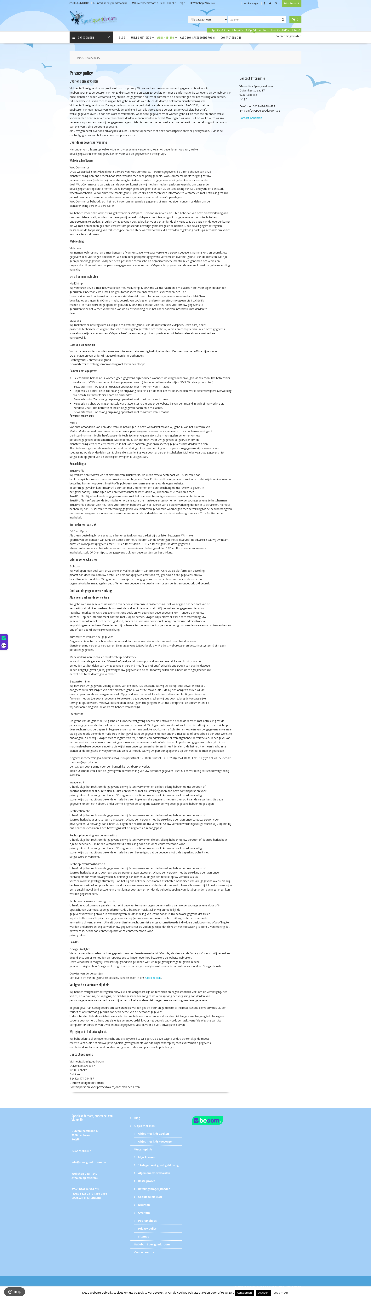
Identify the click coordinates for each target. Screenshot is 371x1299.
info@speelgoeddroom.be (88, 1162)
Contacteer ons (231, 37)
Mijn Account (291, 3)
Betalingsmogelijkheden (154, 1189)
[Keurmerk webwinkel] (215, 1121)
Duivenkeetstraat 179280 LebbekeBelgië (85, 1135)
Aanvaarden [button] (244, 1292)
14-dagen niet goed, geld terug (158, 1165)
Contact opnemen (250, 118)
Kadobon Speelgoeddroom (197, 37)
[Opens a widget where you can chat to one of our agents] (14, 1292)
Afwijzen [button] (263, 1292)
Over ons (144, 1212)
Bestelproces (146, 1181)
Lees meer (280, 1292)
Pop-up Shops (147, 1220)
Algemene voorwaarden (154, 1173)
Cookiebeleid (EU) (150, 1197)
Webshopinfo (165, 37)
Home (79, 58)
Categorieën (86, 37)
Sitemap (143, 1236)
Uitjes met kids (141, 37)
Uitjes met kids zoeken (153, 1133)
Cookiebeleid (153, 978)
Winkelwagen (252, 3)
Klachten (144, 1205)
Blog (122, 37)
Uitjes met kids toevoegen (155, 1141)
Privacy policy (147, 1228)
